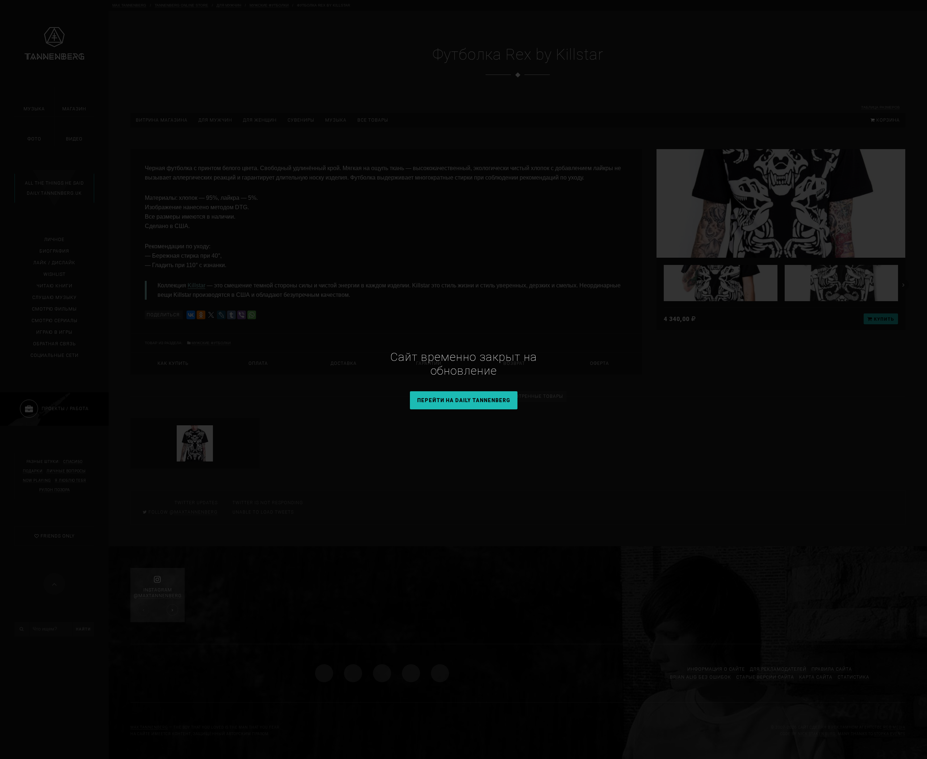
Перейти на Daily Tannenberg (463, 400)
